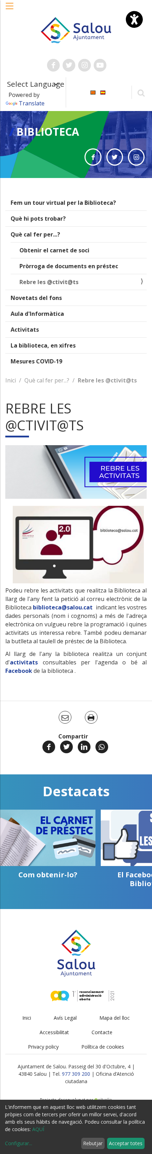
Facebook (19, 671)
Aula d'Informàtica (37, 314)
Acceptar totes (125, 1143)
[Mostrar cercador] (140, 92)
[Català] (92, 91)
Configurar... (18, 1143)
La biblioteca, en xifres (43, 345)
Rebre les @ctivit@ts (48, 282)
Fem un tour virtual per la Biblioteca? (63, 203)
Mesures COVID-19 (36, 361)
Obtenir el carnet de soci (54, 250)
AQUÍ (38, 1129)
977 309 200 (76, 1073)
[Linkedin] (84, 747)
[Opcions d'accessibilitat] (134, 19)
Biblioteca (47, 131)
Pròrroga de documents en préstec (68, 266)
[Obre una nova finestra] (53, 65)
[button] (10, 9)
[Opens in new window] (92, 157)
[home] (76, 29)
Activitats (25, 329)
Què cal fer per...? (35, 234)
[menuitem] (93, 92)
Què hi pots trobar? (38, 218)
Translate (32, 103)
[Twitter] (66, 747)
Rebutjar (93, 1143)
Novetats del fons (36, 298)
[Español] (102, 91)
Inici (10, 380)
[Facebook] (48, 747)
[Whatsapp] (101, 747)
